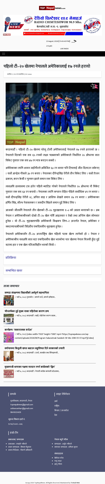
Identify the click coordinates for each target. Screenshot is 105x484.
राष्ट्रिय (56, 406)
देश (55, 415)
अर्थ (55, 401)
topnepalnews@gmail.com (21, 404)
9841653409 (15, 412)
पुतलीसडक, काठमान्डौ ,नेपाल (21, 401)
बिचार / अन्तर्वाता (61, 410)
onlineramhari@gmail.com (21, 408)
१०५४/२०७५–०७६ (15, 424)
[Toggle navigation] (3, 53)
